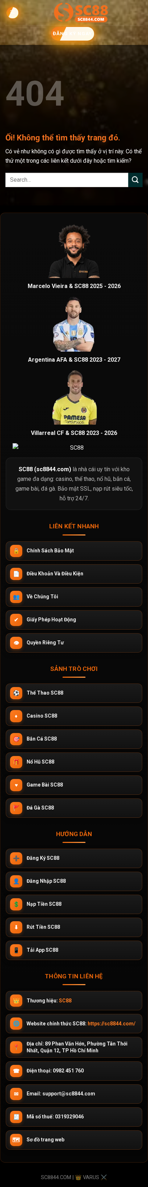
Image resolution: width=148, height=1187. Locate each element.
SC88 (65, 1000)
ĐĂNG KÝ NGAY (72, 33)
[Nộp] (135, 180)
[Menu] (12, 13)
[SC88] (80, 12)
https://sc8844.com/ (111, 1023)
